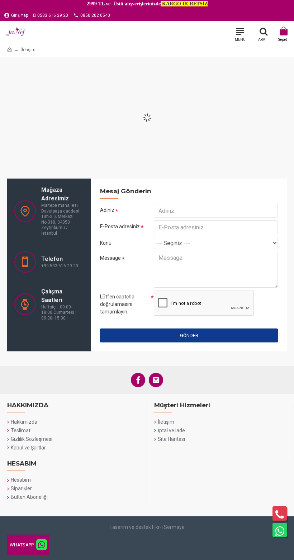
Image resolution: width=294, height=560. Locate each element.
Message (110, 258)
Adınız (107, 210)
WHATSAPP (22, 544)
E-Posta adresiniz (120, 226)
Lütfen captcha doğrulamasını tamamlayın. (117, 304)
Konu (106, 243)
